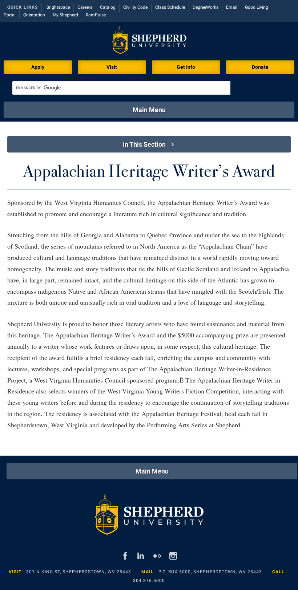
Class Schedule (170, 7)
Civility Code (135, 7)
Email (231, 7)
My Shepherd (65, 14)
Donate (260, 67)
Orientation (34, 14)
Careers (84, 7)
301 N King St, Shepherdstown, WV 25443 (78, 571)
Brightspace (58, 7)
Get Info (186, 67)
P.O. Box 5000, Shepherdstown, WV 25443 (210, 571)
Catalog (108, 7)
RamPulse (96, 14)
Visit (111, 67)
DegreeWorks (205, 7)
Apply (37, 67)
